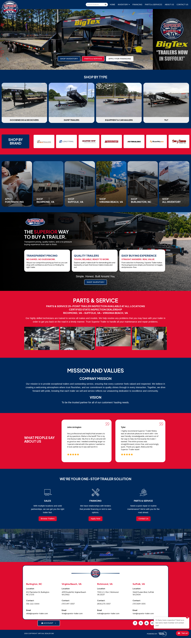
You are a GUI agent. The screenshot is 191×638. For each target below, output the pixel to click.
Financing (137, 5)
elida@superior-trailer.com (37, 613)
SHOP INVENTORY (95, 282)
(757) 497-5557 (68, 604)
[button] (91, 64)
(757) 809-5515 (139, 604)
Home (112, 5)
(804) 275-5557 (104, 604)
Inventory (123, 5)
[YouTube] (146, 623)
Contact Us (182, 5)
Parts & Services (153, 5)
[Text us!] (182, 633)
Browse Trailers (47, 519)
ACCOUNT (49, 623)
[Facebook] (135, 623)
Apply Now (95, 519)
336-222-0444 (32, 604)
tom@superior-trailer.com (143, 613)
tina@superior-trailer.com (72, 613)
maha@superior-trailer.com (108, 613)
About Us (169, 5)
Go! (105, 5)
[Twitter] (141, 623)
